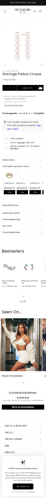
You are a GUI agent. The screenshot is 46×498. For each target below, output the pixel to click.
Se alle (23, 301)
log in (15, 128)
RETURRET (14, 148)
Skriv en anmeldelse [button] (23, 407)
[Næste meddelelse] (41, 2)
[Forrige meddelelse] (4, 2)
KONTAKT (21, 142)
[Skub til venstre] (17, 296)
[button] (5, 11)
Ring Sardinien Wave (8, 282)
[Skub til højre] (28, 296)
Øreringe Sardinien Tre (30, 282)
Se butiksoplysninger (13, 105)
